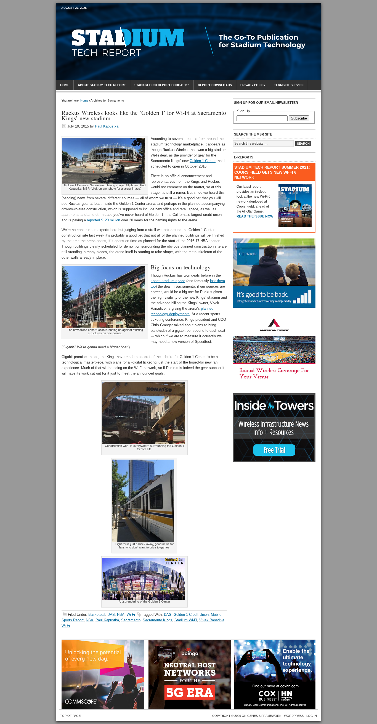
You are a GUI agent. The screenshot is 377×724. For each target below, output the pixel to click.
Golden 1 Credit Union (191, 614)
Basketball (96, 614)
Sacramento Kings (157, 620)
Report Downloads (215, 85)
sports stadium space (168, 281)
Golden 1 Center (203, 161)
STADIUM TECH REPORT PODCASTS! (161, 85)
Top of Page (70, 715)
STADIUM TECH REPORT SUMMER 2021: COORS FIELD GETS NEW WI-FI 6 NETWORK (272, 172)
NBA (120, 614)
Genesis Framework (264, 715)
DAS (111, 614)
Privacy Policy (253, 85)
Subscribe (299, 118)
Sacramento (130, 620)
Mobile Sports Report (105, 18)
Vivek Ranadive (211, 620)
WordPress (294, 715)
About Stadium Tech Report (102, 85)
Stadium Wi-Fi (185, 620)
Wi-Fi (131, 614)
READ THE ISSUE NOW (255, 216)
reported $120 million (103, 220)
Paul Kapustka (106, 126)
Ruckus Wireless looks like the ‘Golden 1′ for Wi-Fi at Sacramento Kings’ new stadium (144, 115)
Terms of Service (289, 85)
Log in (311, 715)
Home (64, 85)
